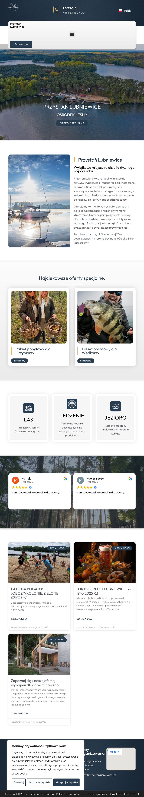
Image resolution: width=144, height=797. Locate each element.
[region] (45, 765)
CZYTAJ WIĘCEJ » (19, 619)
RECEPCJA (69, 8)
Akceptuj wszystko (66, 782)
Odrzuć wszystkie (39, 782)
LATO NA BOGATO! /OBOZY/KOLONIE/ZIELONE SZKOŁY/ (34, 593)
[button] (72, 34)
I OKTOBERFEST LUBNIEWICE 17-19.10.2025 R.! (103, 591)
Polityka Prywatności (68, 794)
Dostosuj (19, 782)
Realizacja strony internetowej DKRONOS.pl (113, 794)
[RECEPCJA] (56, 9)
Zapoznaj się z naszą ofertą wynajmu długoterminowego (35, 682)
